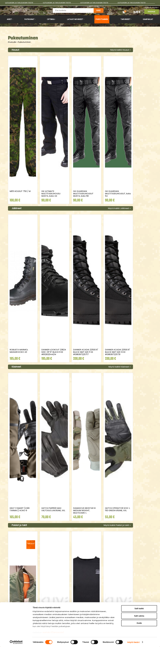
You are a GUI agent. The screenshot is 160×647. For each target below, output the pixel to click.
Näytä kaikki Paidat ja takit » (117, 525)
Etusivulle (13, 42)
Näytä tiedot (133, 642)
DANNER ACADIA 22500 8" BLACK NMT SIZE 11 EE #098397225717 (85, 352)
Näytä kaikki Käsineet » (119, 366)
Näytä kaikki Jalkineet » (119, 208)
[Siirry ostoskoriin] (126, 12)
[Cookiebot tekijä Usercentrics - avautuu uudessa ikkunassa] (16, 642)
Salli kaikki (139, 608)
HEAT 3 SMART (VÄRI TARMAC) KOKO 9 (20, 509)
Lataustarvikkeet (75, 19)
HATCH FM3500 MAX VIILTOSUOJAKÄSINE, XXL (53, 509)
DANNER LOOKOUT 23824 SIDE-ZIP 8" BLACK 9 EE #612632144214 (53, 352)
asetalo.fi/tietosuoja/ (53, 632)
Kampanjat (148, 19)
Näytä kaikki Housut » (120, 49)
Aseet (9, 19)
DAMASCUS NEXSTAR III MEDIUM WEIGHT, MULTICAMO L (84, 510)
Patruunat (29, 19)
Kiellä (139, 623)
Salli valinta (139, 616)
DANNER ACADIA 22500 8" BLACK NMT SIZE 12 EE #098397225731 (117, 352)
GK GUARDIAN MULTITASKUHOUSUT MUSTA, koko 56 (83, 193)
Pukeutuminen (102, 19)
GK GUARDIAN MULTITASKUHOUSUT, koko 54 (118, 193)
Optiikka (50, 19)
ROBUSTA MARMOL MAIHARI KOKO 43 (19, 350)
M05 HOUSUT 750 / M (20, 191)
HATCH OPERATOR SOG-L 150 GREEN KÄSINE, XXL (117, 509)
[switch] (74, 642)
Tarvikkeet (125, 19)
